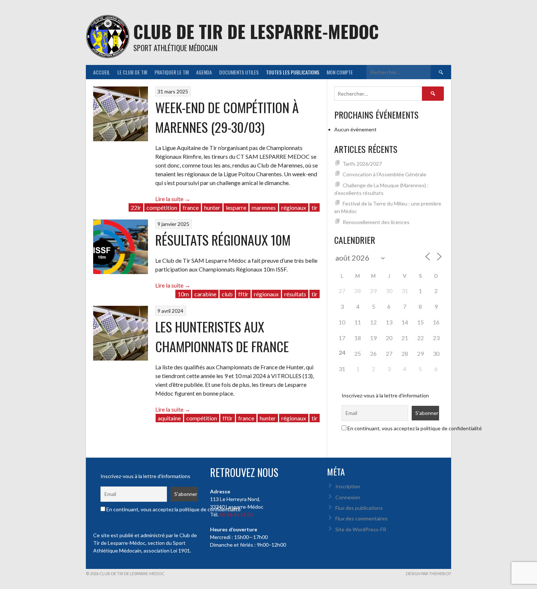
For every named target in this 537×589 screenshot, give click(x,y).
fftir (243, 293)
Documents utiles (239, 72)
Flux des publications (359, 508)
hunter (212, 207)
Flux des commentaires (361, 518)
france (191, 207)
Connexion (347, 497)
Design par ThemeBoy (428, 573)
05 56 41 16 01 (236, 514)
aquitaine (169, 418)
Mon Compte (340, 72)
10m (183, 293)
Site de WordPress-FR (360, 529)
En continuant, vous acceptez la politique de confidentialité (414, 428)
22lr (136, 207)
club (227, 293)
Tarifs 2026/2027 (362, 164)
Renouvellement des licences (376, 222)
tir (314, 207)
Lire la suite (172, 198)
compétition (161, 207)
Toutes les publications (292, 72)
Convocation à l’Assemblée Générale (384, 174)
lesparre (236, 207)
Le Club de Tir (132, 72)
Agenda (204, 72)
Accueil (101, 72)
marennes (264, 207)
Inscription (347, 486)
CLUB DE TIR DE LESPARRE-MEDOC (256, 31)
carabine (205, 293)
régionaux (293, 207)
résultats (295, 293)
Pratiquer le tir (172, 72)
